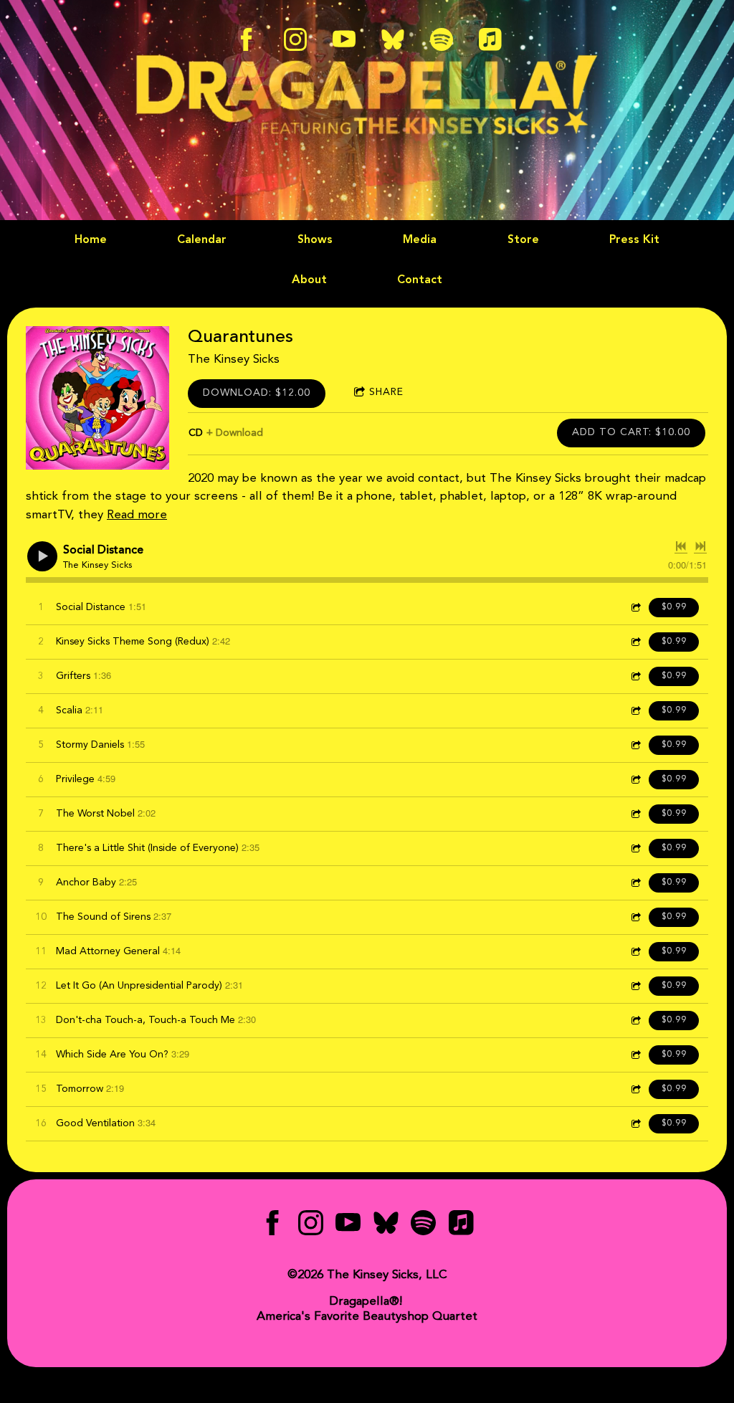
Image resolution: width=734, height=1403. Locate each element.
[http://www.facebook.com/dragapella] (246, 39)
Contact (419, 280)
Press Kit (634, 240)
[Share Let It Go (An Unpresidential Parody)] (635, 986)
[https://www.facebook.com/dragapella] (272, 1226)
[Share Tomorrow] (635, 1089)
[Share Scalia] (635, 711)
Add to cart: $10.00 (631, 432)
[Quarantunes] (97, 398)
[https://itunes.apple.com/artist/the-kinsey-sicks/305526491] (461, 1226)
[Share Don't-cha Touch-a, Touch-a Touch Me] (635, 1020)
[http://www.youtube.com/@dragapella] (344, 39)
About (309, 280)
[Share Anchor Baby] (635, 883)
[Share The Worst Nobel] (635, 814)
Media (420, 240)
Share (386, 392)
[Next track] (700, 546)
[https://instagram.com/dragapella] (310, 1226)
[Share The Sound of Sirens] (635, 917)
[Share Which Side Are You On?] (635, 1055)
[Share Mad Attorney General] (635, 952)
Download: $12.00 (256, 393)
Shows (315, 240)
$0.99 (674, 607)
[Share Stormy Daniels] (635, 745)
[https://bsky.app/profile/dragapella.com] (392, 39)
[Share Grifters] (635, 676)
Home (91, 240)
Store (523, 240)
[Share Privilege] (635, 780)
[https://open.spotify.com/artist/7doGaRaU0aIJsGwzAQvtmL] (441, 39)
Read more (137, 515)
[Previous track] (681, 546)
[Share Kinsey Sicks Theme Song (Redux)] (635, 642)
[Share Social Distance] (635, 608)
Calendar (202, 240)
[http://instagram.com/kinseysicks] (295, 39)
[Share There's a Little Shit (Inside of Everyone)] (635, 848)
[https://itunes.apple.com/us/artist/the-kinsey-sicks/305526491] (490, 39)
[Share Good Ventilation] (635, 1124)
